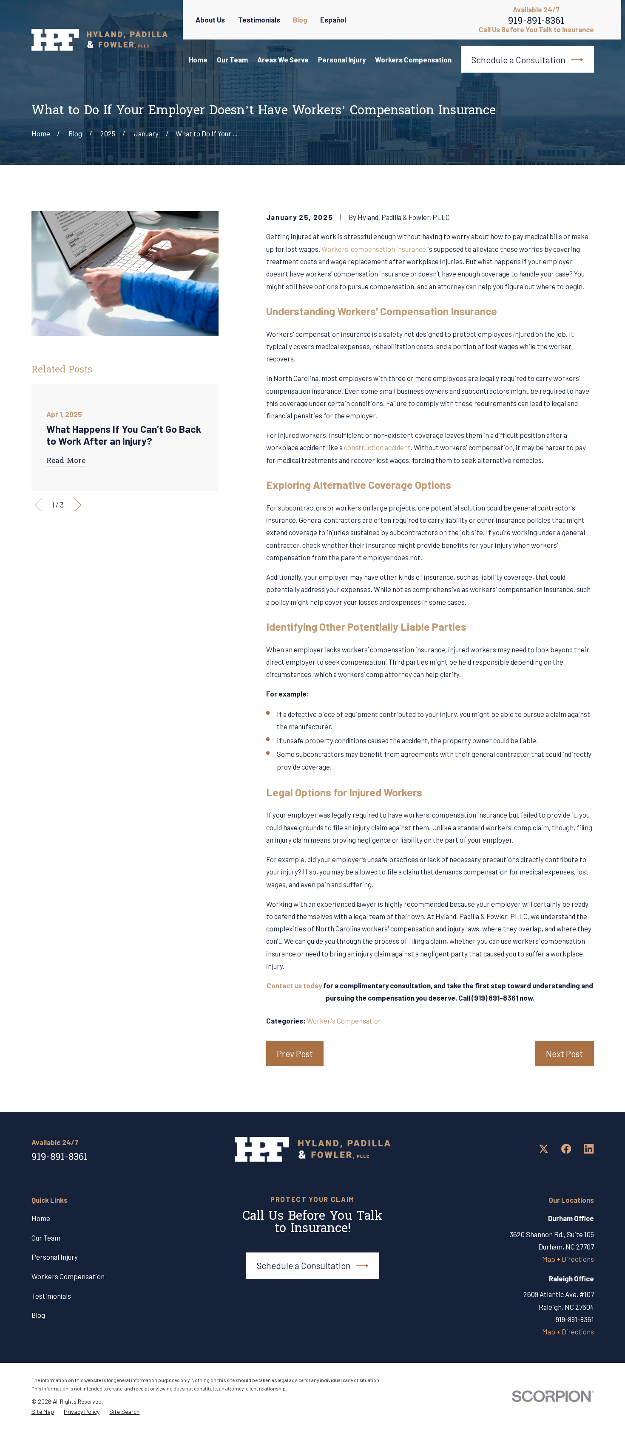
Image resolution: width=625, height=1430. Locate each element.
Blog (300, 19)
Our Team (45, 1237)
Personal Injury (54, 1256)
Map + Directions (568, 1259)
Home (40, 1218)
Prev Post (295, 1053)
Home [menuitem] (198, 59)
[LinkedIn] (589, 1149)
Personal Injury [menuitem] (342, 59)
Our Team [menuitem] (232, 59)
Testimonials (259, 19)
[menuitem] (42, 1412)
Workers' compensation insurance (373, 249)
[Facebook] (566, 1149)
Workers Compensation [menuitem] (413, 59)
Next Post (564, 1053)
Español (333, 19)
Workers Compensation (68, 1276)
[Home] (99, 40)
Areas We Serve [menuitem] (283, 59)
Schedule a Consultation (518, 59)
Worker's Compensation (344, 1020)
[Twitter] (543, 1149)
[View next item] (78, 505)
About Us (210, 19)
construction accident (377, 447)
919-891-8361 (536, 22)
